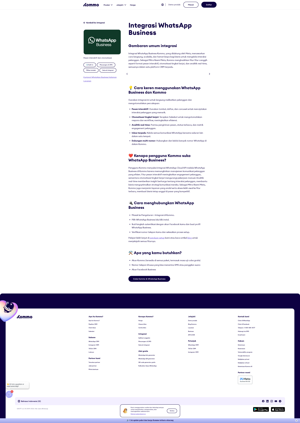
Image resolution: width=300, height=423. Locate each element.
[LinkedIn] (267, 401)
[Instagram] (271, 401)
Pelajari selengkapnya (138, 414)
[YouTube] (276, 401)
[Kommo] (91, 4)
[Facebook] (263, 401)
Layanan (87, 81)
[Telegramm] (280, 401)
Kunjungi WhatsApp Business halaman (100, 77)
